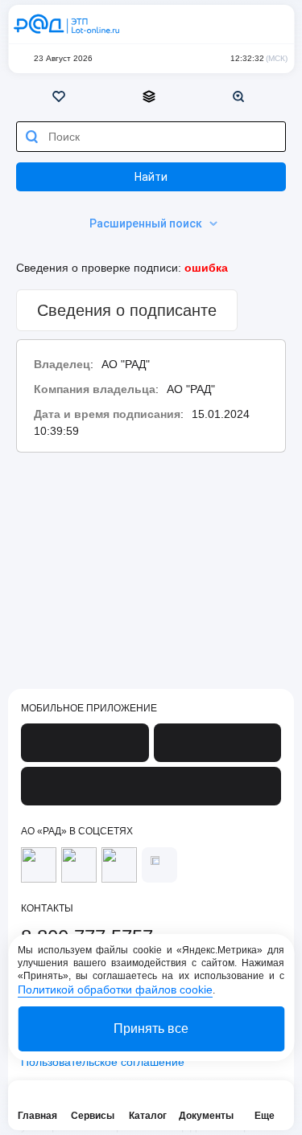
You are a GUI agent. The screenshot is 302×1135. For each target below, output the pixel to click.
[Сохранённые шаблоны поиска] (241, 96)
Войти (271, 24)
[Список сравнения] (151, 96)
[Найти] (31, 136)
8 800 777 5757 (207, 24)
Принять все (151, 1028)
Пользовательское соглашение (102, 1061)
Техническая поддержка (239, 24)
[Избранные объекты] (61, 96)
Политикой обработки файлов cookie (115, 989)
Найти (151, 176)
